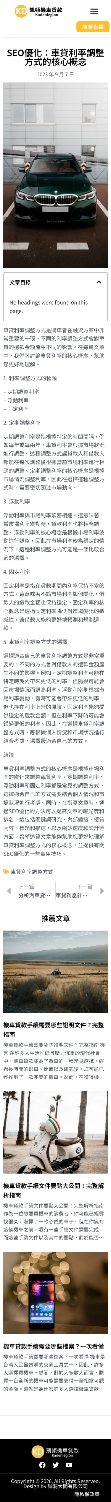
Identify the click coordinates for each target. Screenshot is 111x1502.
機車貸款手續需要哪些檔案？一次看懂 (53, 1346)
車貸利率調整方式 (32, 871)
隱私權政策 (86, 1494)
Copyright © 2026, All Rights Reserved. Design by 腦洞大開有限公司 (55, 1483)
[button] (94, 11)
